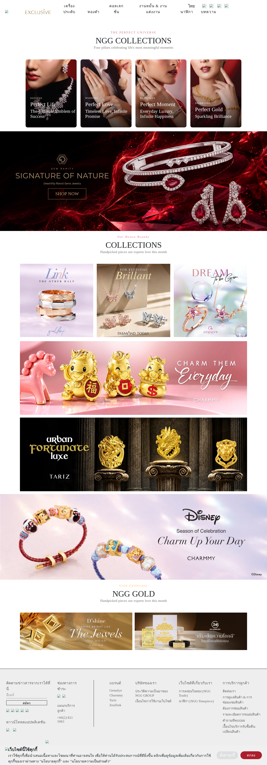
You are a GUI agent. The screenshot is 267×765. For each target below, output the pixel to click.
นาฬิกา (186, 12)
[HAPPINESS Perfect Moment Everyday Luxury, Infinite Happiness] (160, 93)
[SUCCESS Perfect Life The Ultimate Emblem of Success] (51, 93)
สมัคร (27, 703)
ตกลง (251, 755)
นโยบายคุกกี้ (50, 761)
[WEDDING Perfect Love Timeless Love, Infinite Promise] (106, 93)
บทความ (208, 12)
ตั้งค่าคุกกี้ (227, 755)
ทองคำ (93, 12)
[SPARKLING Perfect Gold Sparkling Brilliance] (215, 93)
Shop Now (67, 193)
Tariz (112, 700)
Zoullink (115, 705)
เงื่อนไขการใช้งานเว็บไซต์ (153, 701)
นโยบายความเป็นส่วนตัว (90, 761)
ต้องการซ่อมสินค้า (235, 708)
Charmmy (116, 695)
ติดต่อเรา (229, 691)
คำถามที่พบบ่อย (234, 720)
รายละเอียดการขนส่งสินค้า (241, 714)
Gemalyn (115, 690)
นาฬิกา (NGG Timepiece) (196, 701)
